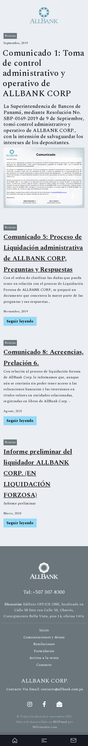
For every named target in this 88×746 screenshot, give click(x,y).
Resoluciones (44, 644)
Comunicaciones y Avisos (44, 637)
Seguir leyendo (20, 321)
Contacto (44, 665)
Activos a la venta (44, 658)
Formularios (44, 651)
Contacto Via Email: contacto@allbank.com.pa (44, 689)
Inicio (44, 630)
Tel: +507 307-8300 (44, 592)
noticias (10, 36)
